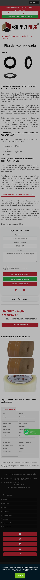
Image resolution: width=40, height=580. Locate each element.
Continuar (20, 575)
